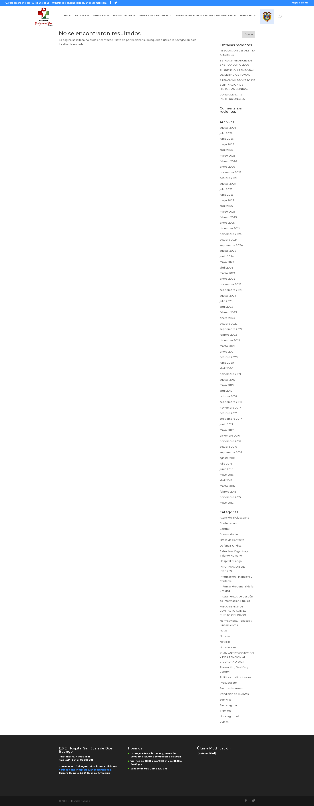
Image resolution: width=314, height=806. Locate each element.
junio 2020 (227, 362)
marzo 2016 (227, 486)
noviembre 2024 (230, 234)
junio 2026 (227, 138)
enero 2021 (227, 351)
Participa (246, 15)
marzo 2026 (227, 155)
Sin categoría (228, 705)
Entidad (80, 15)
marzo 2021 (227, 346)
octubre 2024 (228, 239)
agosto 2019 (228, 379)
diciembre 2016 (230, 435)
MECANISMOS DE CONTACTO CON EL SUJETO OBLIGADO (233, 611)
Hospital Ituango (231, 561)
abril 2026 (226, 150)
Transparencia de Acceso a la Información (204, 15)
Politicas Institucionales (235, 677)
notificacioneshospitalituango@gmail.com (85, 769)
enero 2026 (227, 166)
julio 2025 (226, 189)
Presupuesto (228, 682)
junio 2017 (226, 424)
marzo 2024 (227, 273)
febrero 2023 (228, 312)
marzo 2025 (227, 211)
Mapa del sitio (300, 3)
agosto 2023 (228, 295)
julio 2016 (226, 463)
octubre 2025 (228, 178)
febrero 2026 (228, 161)
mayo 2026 (227, 144)
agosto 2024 (228, 250)
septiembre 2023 (231, 290)
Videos (224, 722)
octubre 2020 (229, 357)
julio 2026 (226, 133)
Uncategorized (229, 716)
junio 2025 (227, 194)
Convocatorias (229, 534)
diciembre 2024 (230, 228)
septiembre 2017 (231, 418)
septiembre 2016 (231, 452)
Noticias (225, 636)
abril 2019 (226, 390)
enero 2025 (227, 222)
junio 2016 (226, 469)
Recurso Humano (231, 688)
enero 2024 (227, 278)
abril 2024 (226, 267)
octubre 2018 (228, 396)
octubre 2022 (228, 323)
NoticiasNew (228, 647)
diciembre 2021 (230, 340)
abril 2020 (226, 368)
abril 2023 (226, 306)
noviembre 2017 (230, 407)
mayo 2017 (227, 430)
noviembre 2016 (230, 441)
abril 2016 (226, 480)
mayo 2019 (227, 385)
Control (225, 529)
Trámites (225, 710)
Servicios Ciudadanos (153, 15)
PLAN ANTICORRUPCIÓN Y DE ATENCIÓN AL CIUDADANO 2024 (237, 657)
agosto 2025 (228, 183)
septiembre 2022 (231, 329)
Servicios (99, 15)
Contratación (228, 523)
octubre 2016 (228, 446)
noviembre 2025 (230, 172)
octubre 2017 (228, 413)
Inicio (67, 15)
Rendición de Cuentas (234, 694)
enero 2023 (227, 318)
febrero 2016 (228, 491)
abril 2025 (226, 206)
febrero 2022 (228, 334)
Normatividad (122, 15)
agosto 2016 (228, 458)
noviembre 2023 (230, 284)
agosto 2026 (228, 127)
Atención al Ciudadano (234, 517)
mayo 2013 (227, 502)
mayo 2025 (227, 200)
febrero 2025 (228, 217)
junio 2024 (227, 256)
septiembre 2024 (231, 245)
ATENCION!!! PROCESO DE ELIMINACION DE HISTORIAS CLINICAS (237, 85)
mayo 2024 (227, 262)
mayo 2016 (227, 474)
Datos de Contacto (232, 540)
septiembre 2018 (231, 402)
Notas (224, 630)
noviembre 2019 (230, 374)
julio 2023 (226, 301)
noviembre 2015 (230, 497)
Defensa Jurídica (230, 545)
